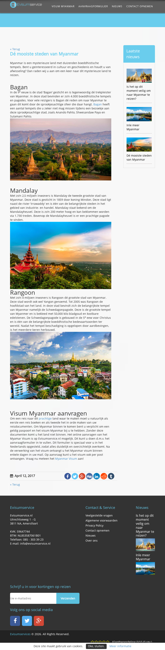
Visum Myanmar (63, 6)
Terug (15, 49)
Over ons (92, 540)
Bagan (97, 104)
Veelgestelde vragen (99, 515)
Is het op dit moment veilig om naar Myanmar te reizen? (145, 525)
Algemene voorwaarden (102, 520)
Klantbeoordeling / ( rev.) (132, 642)
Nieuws (117, 6)
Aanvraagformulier (93, 6)
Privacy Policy (94, 525)
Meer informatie (120, 646)
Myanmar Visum (66, 459)
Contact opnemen (139, 6)
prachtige (45, 418)
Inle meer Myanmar (143, 557)
